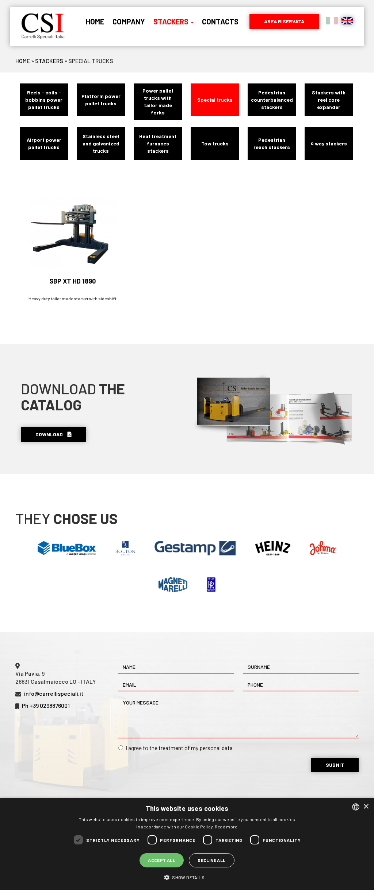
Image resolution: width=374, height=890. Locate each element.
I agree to (179, 747)
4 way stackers (328, 143)
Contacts (220, 21)
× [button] (366, 806)
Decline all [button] (211, 860)
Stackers (171, 21)
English (347, 20)
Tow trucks (215, 143)
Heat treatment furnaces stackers (157, 143)
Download (49, 434)
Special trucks (215, 100)
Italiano (332, 20)
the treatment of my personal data (191, 747)
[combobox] (355, 807)
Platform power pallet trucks (101, 99)
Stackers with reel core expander (329, 99)
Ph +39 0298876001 (46, 705)
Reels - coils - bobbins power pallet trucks (43, 99)
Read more (226, 826)
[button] (187, 877)
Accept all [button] (161, 860)
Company (128, 21)
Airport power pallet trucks (44, 143)
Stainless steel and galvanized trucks (101, 143)
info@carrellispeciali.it (54, 693)
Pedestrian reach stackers (271, 143)
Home (95, 21)
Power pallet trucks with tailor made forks (157, 101)
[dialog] (187, 844)
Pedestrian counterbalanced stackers (272, 99)
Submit (335, 765)
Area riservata (284, 21)
